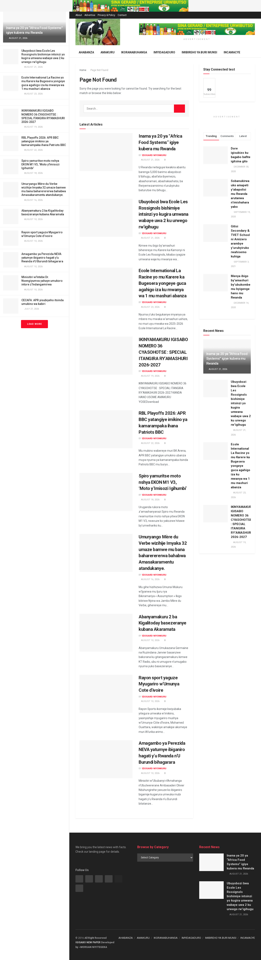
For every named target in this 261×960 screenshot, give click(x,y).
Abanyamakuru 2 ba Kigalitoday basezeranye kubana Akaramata (162, 623)
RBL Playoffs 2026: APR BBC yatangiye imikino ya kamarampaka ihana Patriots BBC (43, 141)
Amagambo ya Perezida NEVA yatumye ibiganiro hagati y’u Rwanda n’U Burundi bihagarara (42, 257)
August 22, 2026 (149, 443)
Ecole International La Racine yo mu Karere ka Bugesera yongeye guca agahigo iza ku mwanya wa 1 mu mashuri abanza (162, 283)
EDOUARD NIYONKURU (154, 155)
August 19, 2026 (149, 376)
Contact (122, 15)
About (78, 15)
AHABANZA (125, 937)
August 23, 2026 (149, 307)
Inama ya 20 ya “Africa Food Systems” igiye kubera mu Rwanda (160, 142)
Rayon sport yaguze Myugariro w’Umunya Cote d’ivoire (159, 684)
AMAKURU (143, 937)
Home (83, 70)
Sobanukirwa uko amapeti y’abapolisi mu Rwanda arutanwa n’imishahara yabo (240, 194)
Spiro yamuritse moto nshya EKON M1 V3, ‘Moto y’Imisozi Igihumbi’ (40, 164)
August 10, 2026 (149, 640)
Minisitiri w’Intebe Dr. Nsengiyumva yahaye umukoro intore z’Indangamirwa (42, 280)
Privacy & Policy (106, 15)
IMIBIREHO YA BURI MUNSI (199, 52)
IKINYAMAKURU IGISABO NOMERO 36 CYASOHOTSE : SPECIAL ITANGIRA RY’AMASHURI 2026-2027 (163, 352)
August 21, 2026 (149, 159)
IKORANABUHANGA (134, 52)
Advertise (89, 15)
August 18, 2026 (149, 499)
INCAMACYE (232, 52)
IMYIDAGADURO (164, 52)
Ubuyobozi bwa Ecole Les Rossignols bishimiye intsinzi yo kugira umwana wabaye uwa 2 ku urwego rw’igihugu (163, 214)
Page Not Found (99, 70)
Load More (34, 324)
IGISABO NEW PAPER (88, 942)
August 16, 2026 (149, 579)
